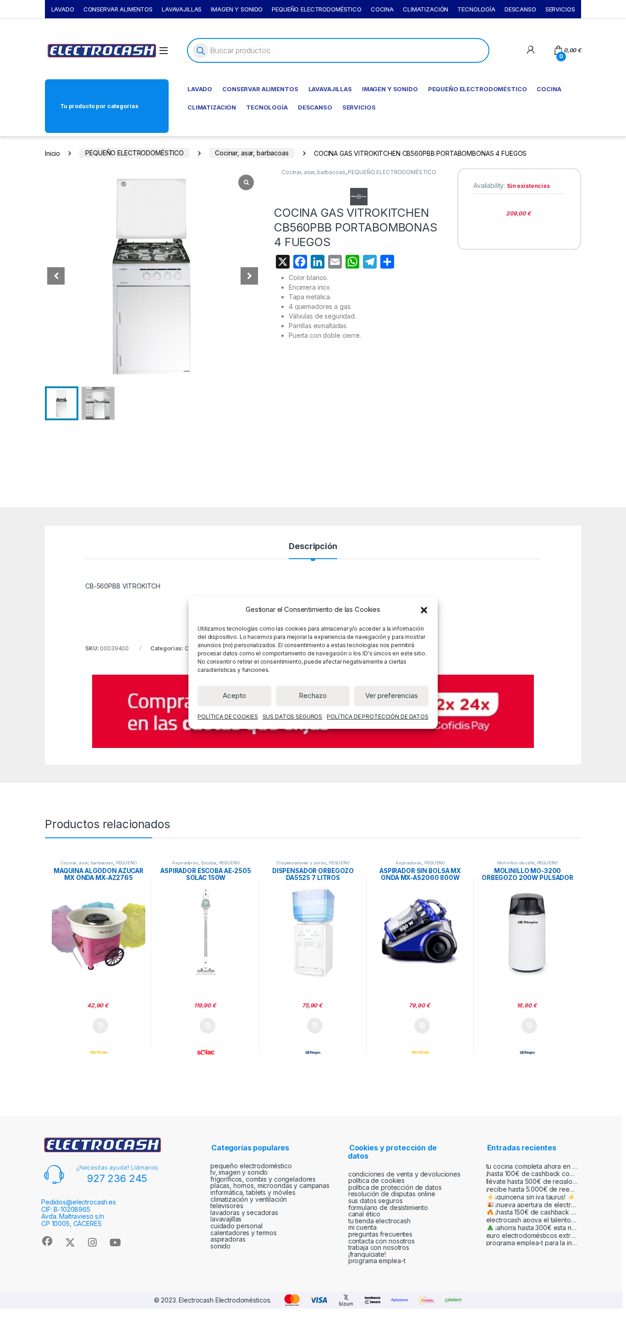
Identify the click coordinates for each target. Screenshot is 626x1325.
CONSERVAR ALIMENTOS (118, 9)
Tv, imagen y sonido (239, 1172)
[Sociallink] (47, 1241)
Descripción (313, 546)
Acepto (234, 695)
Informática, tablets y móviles (253, 1192)
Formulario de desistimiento (388, 1207)
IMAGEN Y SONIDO (237, 9)
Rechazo (313, 695)
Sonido (220, 1246)
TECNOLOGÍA (476, 9)
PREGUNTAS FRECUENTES (380, 1234)
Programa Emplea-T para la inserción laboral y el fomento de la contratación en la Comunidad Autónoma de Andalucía (532, 1242)
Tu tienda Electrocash (379, 1221)
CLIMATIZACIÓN (425, 9)
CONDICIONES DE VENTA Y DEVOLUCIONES (404, 1174)
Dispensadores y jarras (301, 862)
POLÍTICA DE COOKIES (228, 716)
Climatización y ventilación (248, 1199)
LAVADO (62, 9)
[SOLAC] (205, 1052)
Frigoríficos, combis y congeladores (263, 1179)
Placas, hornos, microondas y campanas (269, 1185)
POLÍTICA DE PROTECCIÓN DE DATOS (377, 716)
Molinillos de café (515, 862)
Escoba (208, 862)
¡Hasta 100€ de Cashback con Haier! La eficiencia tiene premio (532, 1173)
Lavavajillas (226, 1219)
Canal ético (364, 1214)
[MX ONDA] (98, 1052)
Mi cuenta (362, 1227)
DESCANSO (520, 9)
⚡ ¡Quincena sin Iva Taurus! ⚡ (530, 1196)
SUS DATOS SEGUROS (293, 716)
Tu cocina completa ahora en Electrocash (532, 1166)
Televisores (226, 1206)
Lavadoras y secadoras (244, 1212)
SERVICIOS (560, 9)
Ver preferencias (391, 695)
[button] (423, 609)
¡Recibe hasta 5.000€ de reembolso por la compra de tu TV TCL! (532, 1189)
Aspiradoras (185, 862)
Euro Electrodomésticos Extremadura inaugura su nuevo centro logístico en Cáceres (532, 1235)
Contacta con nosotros (381, 1241)
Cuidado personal (236, 1226)
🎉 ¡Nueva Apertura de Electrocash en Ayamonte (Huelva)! (532, 1204)
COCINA (382, 9)
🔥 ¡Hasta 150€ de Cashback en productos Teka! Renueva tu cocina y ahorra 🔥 (532, 1212)
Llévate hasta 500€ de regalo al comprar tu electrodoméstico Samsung (532, 1181)
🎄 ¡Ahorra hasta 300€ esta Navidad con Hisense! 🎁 (532, 1227)
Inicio (52, 153)
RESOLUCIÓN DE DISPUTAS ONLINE (391, 1194)
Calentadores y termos (243, 1233)
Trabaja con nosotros (378, 1247)
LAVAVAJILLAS (182, 9)
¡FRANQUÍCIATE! (367, 1254)
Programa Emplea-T (377, 1261)
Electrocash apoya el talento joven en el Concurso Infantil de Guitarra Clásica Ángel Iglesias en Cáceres (532, 1219)
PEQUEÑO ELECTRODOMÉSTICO (317, 9)
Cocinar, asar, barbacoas (252, 153)
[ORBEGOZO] (313, 1052)
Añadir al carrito (98, 1026)
